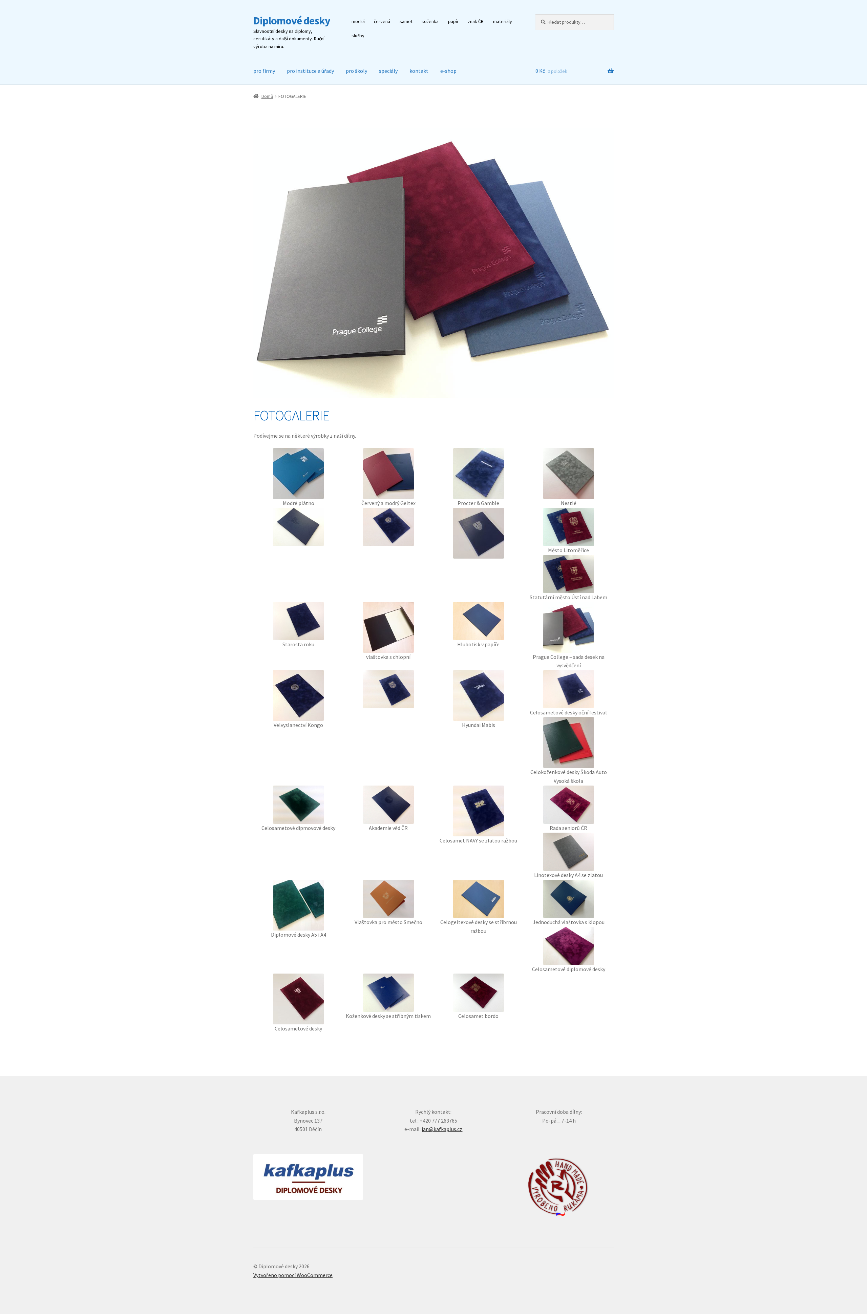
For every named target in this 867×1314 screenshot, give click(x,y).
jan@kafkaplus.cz (442, 1129)
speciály (388, 70)
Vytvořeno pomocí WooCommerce (293, 1275)
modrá (358, 21)
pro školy (356, 70)
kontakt (418, 70)
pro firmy (264, 70)
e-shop (448, 70)
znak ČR (476, 21)
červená (382, 21)
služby (358, 36)
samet (406, 21)
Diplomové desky (291, 20)
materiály (502, 21)
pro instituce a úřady (310, 70)
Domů (267, 96)
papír (453, 21)
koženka (430, 21)
